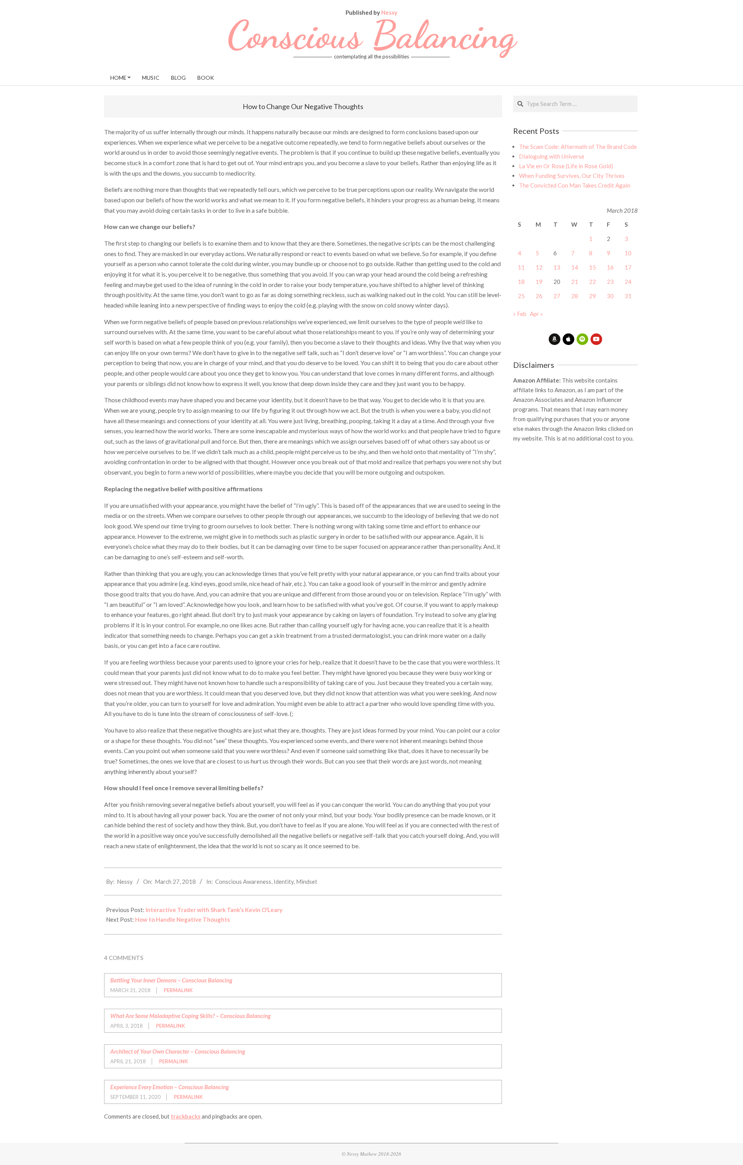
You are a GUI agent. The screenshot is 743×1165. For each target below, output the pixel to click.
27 (556, 295)
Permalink (178, 990)
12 (539, 267)
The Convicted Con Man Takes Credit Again (574, 185)
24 (628, 281)
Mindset (306, 881)
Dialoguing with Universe (551, 156)
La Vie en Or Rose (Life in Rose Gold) (566, 165)
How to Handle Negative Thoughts (182, 919)
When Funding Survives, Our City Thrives (572, 175)
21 (574, 281)
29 (592, 295)
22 (592, 281)
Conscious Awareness (243, 881)
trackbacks (185, 1116)
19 (539, 281)
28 (574, 295)
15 (592, 267)
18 (521, 281)
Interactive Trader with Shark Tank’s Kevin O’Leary (214, 909)
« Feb (519, 313)
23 (610, 281)
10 (628, 252)
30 (610, 295)
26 (539, 295)
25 (521, 295)
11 (521, 267)
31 (628, 295)
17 (628, 267)
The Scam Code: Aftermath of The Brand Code (578, 146)
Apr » (536, 313)
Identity (284, 881)
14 (574, 267)
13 (556, 267)
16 (610, 267)
